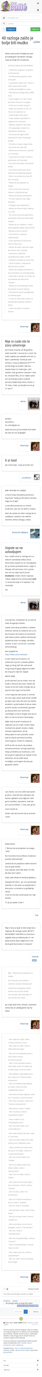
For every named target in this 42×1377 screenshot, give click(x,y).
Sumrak (35, 956)
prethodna (18, 1312)
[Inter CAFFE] (13, 6)
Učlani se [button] (35, 29)
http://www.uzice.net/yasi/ (16, 654)
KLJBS (27, 1350)
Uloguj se (11, 29)
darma (23, 401)
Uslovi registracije (17, 1345)
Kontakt (6, 1365)
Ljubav (36, 42)
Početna (7, 1301)
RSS (5, 1361)
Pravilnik (23, 1343)
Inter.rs (17, 1348)
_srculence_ (26, 477)
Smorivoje (24, 326)
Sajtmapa (7, 1370)
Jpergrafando (8, 1352)
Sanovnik (23, 1348)
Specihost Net (20, 1350)
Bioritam (29, 1348)
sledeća (36, 1312)
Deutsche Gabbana (20, 532)
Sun (36, 915)
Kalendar (6, 1350)
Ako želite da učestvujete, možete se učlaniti (18, 1294)
